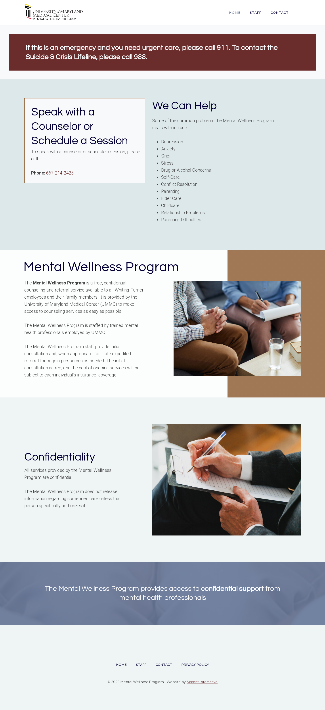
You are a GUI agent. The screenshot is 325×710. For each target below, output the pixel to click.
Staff (255, 13)
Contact (280, 13)
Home (235, 13)
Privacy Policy (195, 665)
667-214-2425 (60, 173)
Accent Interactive (202, 682)
